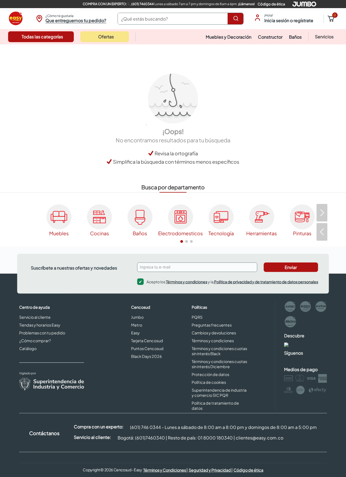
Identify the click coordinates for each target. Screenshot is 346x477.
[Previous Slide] (322, 232)
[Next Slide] (322, 212)
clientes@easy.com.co (259, 438)
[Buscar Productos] (236, 18)
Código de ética (271, 4)
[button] (70, 18)
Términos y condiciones (186, 281)
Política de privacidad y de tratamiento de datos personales (266, 281)
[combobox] (181, 19)
